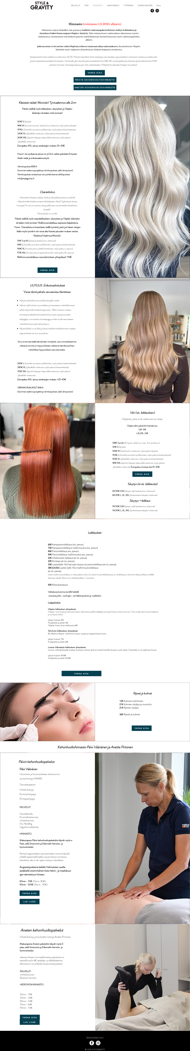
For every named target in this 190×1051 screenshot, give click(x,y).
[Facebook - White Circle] (91, 1043)
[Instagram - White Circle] (98, 1043)
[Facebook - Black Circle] (152, 10)
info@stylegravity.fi (25, 178)
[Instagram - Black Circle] (157, 10)
